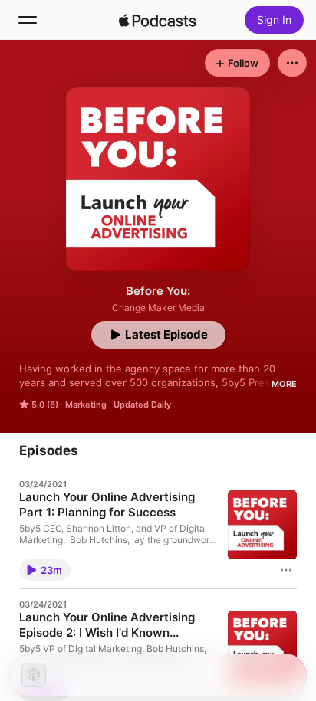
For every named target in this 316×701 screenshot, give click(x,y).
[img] (157, 20)
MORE (284, 383)
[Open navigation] (27, 20)
